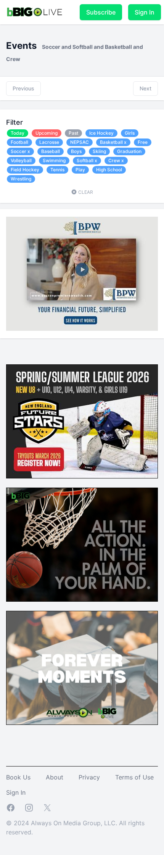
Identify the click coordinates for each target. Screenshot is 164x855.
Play (80, 169)
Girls (130, 133)
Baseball (50, 151)
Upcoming (46, 133)
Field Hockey (25, 169)
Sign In (144, 12)
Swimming (54, 160)
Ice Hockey (101, 133)
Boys (76, 151)
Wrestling (21, 179)
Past (73, 133)
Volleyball (21, 160)
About (54, 777)
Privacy (89, 777)
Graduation (129, 151)
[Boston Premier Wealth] (82, 274)
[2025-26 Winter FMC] (82, 421)
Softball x (87, 160)
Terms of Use (134, 777)
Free (143, 142)
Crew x (116, 160)
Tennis (57, 169)
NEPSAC (79, 142)
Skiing (99, 151)
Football (19, 142)
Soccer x (20, 151)
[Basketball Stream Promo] (82, 545)
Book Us (18, 777)
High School (109, 169)
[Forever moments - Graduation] (82, 668)
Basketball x (113, 142)
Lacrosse (49, 142)
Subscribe (101, 12)
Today (17, 133)
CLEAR (85, 192)
